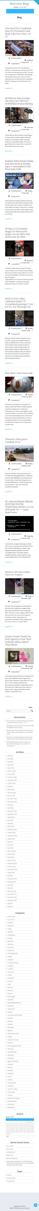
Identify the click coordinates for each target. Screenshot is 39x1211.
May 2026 (10, 762)
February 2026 (12, 771)
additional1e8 (11, 1152)
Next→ (31, 707)
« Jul (7, 1136)
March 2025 (11, 789)
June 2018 (10, 885)
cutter (9, 984)
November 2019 (12, 879)
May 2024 (10, 805)
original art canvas (13, 1040)
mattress (10, 1030)
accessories (11, 919)
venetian (10, 1095)
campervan (11, 950)
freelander (11, 1006)
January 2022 (11, 854)
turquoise (10, 1086)
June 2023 (10, 820)
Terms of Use (11, 1181)
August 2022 (11, 839)
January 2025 (11, 796)
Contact (9, 1175)
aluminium (11, 926)
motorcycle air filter (13, 1033)
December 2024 (12, 799)
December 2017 (12, 894)
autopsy (10, 938)
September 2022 (12, 836)
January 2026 (11, 774)
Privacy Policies (11, 1178)
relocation (11, 1049)
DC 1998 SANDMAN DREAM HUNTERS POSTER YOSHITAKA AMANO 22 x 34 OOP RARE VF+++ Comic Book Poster (19, 507)
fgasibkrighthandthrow (14, 1003)
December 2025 (12, 777)
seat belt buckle (12, 1052)
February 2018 (12, 891)
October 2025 (12, 783)
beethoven (11, 944)
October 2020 (12, 866)
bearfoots (10, 941)
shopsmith (11, 1055)
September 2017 (12, 900)
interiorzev (10, 1155)
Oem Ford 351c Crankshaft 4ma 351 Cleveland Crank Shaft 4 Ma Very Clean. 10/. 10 (20, 721)
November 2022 (12, 829)
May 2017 (10, 906)
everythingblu (11, 996)
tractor (10, 1077)
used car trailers (13, 1089)
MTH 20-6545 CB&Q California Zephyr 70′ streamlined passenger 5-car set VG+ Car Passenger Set (18, 743)
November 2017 (12, 897)
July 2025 (10, 786)
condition (10, 969)
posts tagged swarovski (14, 1046)
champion (11, 960)
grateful (10, 1012)
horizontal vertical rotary (15, 1015)
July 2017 (10, 903)
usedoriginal (11, 1092)
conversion (11, 972)
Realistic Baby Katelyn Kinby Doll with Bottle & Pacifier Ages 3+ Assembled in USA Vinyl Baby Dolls (20, 732)
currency (10, 981)
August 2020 (11, 873)
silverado (10, 1064)
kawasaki (10, 1024)
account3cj (10, 1146)
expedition (11, 1000)
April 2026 (10, 765)
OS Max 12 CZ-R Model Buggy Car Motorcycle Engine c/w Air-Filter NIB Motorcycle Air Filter (19, 738)
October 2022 (12, 832)
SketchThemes (25, 1208)
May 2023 (10, 823)
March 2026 (11, 768)
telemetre (10, 1073)
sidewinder (11, 1058)
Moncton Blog (19, 3)
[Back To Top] (36, 1205)
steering (10, 1067)
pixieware (10, 1043)
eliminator (10, 990)
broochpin (11, 947)
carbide (10, 956)
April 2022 (10, 848)
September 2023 (12, 814)
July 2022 (10, 842)
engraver (10, 993)
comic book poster (13, 963)
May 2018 (10, 888)
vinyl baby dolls (12, 1101)
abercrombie (11, 916)
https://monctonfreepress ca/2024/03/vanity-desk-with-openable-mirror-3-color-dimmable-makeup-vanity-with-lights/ (20, 1163)
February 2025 (12, 792)
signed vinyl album (13, 1061)
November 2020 (12, 863)
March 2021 (11, 857)
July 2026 (10, 756)
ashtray (10, 929)
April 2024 (10, 808)
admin (19, 58)
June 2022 (10, 845)
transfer (10, 1080)
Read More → (9, 88)
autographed (11, 935)
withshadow (11, 1107)
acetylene (10, 923)
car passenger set (13, 953)
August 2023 (11, 817)
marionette (11, 1027)
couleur (10, 975)
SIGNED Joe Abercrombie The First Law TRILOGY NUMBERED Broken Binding (19, 101)
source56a (10, 1149)
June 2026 (10, 759)
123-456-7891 (22, 7)
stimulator (10, 1070)
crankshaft (11, 978)
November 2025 (12, 780)
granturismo (11, 1009)
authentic (10, 932)
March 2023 (11, 826)
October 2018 (12, 882)
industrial (10, 1018)
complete (10, 966)
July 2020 (10, 876)
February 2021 (12, 860)
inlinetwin (10, 1021)
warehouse (11, 1104)
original (10, 1036)
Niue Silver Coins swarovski (18, 373)
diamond (10, 987)
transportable (12, 1083)
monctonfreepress (12, 1158)
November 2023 (12, 811)
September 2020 (12, 869)
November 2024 (12, 802)
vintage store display (14, 1098)
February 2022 (12, 851)
